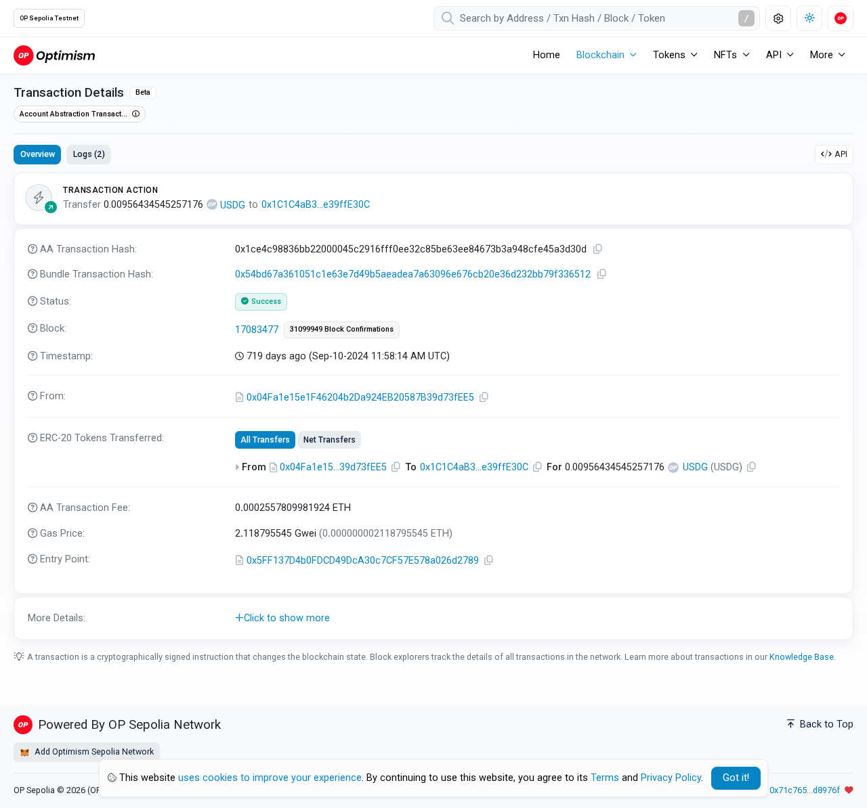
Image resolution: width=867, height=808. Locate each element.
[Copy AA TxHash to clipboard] (598, 249)
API (840, 154)
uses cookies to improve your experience (270, 778)
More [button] (821, 55)
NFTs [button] (725, 55)
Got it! (736, 778)
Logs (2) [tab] (89, 154)
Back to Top (825, 724)
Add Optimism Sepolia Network (93, 751)
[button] (433, 618)
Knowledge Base (801, 657)
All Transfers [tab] (265, 440)
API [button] (774, 55)
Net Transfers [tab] (329, 440)
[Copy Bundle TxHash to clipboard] (602, 274)
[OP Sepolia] (54, 55)
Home (546, 55)
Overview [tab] (37, 154)
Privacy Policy (671, 778)
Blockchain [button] (600, 55)
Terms (605, 778)
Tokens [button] (669, 55)
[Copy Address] (484, 397)
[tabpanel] (433, 406)
